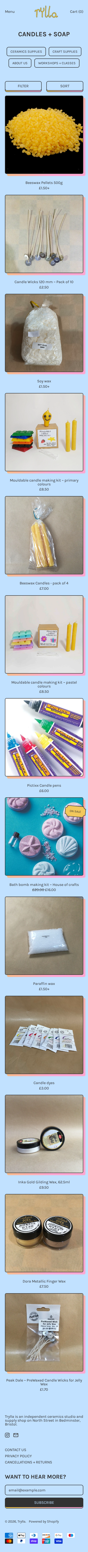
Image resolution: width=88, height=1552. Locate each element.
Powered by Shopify (44, 1521)
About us (20, 63)
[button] (23, 86)
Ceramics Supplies (26, 52)
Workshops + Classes (57, 63)
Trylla (21, 1521)
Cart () (76, 12)
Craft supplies (65, 52)
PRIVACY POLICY (18, 1456)
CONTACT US (15, 1449)
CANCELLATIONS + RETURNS (28, 1462)
